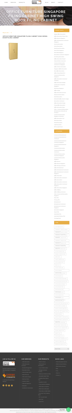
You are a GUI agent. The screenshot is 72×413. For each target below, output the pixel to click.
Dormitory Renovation (59, 56)
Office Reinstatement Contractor (61, 169)
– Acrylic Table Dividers (43, 367)
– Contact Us (57, 375)
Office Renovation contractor (60, 182)
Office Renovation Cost (59, 118)
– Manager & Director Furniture (42, 371)
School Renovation (58, 46)
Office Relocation (58, 175)
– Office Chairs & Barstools (43, 388)
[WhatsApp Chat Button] (68, 409)
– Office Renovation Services (61, 361)
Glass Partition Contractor (60, 61)
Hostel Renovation (58, 122)
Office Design (57, 90)
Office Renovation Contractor (59, 295)
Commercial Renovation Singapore (60, 246)
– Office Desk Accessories (43, 386)
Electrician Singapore (59, 88)
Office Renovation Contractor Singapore (60, 298)
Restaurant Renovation (59, 94)
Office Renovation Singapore (60, 187)
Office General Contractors (58, 271)
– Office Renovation (26, 361)
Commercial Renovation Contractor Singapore (60, 243)
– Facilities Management (27, 367)
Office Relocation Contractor (60, 177)
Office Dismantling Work (59, 73)
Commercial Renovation (59, 148)
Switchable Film (57, 214)
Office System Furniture (61, 308)
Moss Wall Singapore (58, 52)
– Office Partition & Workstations (42, 365)
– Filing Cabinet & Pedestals (44, 384)
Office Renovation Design (59, 103)
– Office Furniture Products (60, 364)
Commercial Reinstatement (60, 135)
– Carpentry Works (25, 381)
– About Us (57, 373)
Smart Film (56, 212)
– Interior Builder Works (26, 372)
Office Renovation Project (59, 58)
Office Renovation (58, 179)
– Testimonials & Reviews (60, 366)
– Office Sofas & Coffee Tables (44, 391)
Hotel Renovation (58, 120)
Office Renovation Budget (59, 82)
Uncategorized (57, 218)
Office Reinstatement (58, 167)
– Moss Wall (40, 399)
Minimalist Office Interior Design (61, 99)
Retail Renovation (58, 96)
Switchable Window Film (59, 216)
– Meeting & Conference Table (44, 373)
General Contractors (60, 254)
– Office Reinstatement (26, 383)
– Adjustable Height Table (43, 376)
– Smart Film (41, 401)
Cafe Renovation (57, 124)
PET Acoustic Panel (58, 126)
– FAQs (56, 370)
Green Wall (57, 256)
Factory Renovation (58, 44)
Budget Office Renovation (59, 34)
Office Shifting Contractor (60, 192)
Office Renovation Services (60, 92)
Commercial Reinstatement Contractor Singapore (61, 233)
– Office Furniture (41, 361)
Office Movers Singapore (59, 38)
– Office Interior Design (26, 376)
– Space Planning (25, 374)
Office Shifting (57, 189)
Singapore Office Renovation (60, 68)
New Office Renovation (59, 71)
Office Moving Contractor (60, 165)
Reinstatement (57, 202)
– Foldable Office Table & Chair (43, 379)
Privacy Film (57, 199)
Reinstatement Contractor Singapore (61, 320)
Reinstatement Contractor (60, 204)
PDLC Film (56, 197)
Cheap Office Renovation (59, 105)
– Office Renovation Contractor (26, 365)
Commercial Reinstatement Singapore (61, 235)
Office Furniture (59, 267)
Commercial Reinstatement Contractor (61, 230)
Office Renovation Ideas (59, 107)
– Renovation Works (26, 370)
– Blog (56, 368)
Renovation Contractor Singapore (61, 54)
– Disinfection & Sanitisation (27, 388)
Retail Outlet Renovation (61, 327)
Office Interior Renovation (60, 66)
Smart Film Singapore (59, 50)
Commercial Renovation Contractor (60, 241)
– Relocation (24, 385)
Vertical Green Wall (60, 341)
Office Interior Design (60, 273)
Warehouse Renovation (59, 48)
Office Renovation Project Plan (61, 36)
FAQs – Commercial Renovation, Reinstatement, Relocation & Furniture (61, 111)
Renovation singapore (59, 209)
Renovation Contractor (59, 101)
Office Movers (57, 161)
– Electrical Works (25, 379)
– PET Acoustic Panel (42, 397)
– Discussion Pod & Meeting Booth (44, 394)
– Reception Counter (42, 382)
